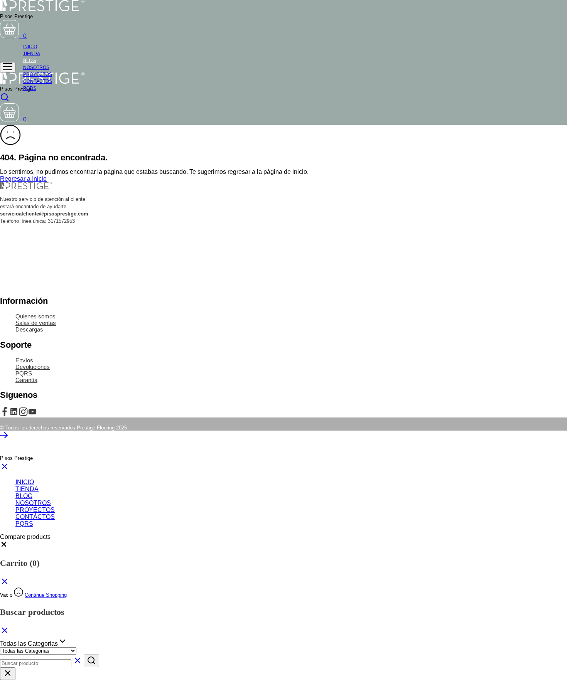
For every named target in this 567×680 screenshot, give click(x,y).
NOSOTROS (33, 503)
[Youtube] (32, 414)
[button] (4, 546)
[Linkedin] (14, 414)
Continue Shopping (46, 595)
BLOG (23, 496)
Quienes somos (35, 316)
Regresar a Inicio (23, 178)
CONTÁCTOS (35, 516)
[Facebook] (4, 414)
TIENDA (27, 489)
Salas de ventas (35, 323)
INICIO (24, 482)
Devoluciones (32, 367)
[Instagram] (23, 414)
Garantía (26, 380)
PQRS (29, 88)
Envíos (24, 360)
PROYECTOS (35, 510)
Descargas (29, 329)
